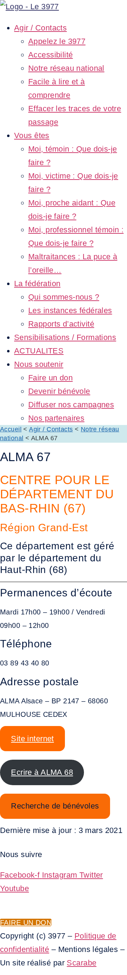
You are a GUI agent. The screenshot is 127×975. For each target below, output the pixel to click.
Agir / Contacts (40, 27)
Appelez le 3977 (56, 41)
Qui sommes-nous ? (63, 297)
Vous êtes (31, 135)
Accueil (11, 429)
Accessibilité (50, 54)
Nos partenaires (56, 418)
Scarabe (81, 962)
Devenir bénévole (59, 391)
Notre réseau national (66, 68)
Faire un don (50, 377)
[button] (63, 17)
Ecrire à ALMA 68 (42, 772)
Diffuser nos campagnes (71, 404)
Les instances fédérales (70, 310)
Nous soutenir (38, 364)
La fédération (37, 283)
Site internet (32, 738)
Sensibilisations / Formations (65, 337)
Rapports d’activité (61, 323)
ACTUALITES (39, 350)
